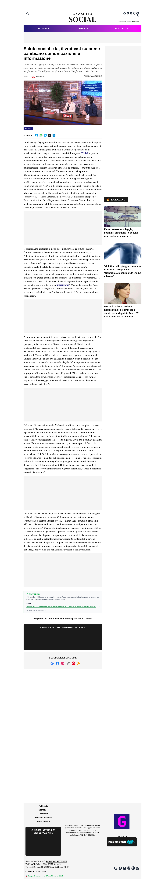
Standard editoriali (43, 818)
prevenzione (63, 285)
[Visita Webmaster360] (121, 841)
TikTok (85, 153)
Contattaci (43, 810)
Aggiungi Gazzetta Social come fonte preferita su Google (62, 619)
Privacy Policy (43, 821)
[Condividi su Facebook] (37, 135)
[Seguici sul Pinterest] (137, 13)
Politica (120, 28)
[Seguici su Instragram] (131, 13)
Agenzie (28, 128)
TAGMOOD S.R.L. (33, 864)
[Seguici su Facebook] (127, 13)
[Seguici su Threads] (134, 13)
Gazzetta (82, 17)
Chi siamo (43, 814)
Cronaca (82, 28)
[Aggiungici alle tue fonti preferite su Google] (124, 13)
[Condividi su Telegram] (45, 135)
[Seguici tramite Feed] (138, 16)
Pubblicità (43, 806)
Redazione (40, 76)
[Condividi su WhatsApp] (41, 135)
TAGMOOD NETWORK (56, 861)
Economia (44, 28)
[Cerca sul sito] (28, 14)
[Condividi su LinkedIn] (54, 135)
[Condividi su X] (50, 135)
